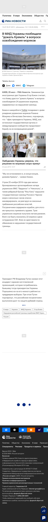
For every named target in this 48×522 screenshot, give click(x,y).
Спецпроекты (7, 447)
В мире (5, 309)
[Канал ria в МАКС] (6, 430)
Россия (6, 317)
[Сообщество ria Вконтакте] (23, 430)
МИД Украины (26, 309)
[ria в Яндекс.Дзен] (14, 430)
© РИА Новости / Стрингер (10, 71)
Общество (15, 443)
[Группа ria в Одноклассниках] (31, 430)
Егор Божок (38, 309)
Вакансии (5, 456)
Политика (5, 443)
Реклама (18, 447)
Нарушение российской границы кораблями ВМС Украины (24, 313)
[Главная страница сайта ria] (13, 21)
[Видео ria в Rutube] (39, 430)
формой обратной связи (23, 493)
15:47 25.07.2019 (8, 27)
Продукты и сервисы (32, 447)
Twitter (24, 110)
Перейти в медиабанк (26, 71)
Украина (15, 309)
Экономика (26, 443)
